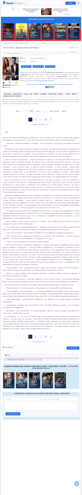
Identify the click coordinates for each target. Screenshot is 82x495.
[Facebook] (46, 87)
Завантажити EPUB (38, 66)
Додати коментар (13, 414)
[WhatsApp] (51, 87)
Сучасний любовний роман (14, 53)
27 (46, 119)
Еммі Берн (73, 51)
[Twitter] (49, 87)
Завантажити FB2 (50, 66)
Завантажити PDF (26, 66)
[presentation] (75, 20)
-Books (16, 3)
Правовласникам (8, 347)
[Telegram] (53, 87)
